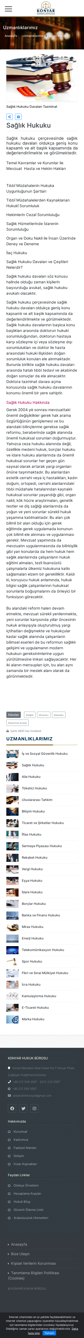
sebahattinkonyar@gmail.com (32, 1095)
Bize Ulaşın (20, 1254)
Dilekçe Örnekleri (26, 1185)
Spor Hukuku (32, 961)
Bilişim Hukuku (33, 811)
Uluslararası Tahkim (37, 800)
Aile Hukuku (31, 777)
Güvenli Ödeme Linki (28, 1210)
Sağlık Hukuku (58, 35)
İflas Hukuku (31, 834)
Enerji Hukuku (33, 938)
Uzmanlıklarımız (33, 35)
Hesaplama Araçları (27, 1193)
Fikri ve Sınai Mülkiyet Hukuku (45, 973)
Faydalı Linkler (19, 1175)
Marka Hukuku (33, 1019)
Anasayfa (11, 35)
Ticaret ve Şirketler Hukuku (43, 823)
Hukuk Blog (22, 1202)
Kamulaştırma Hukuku (39, 996)
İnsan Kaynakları (25, 1164)
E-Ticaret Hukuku (35, 1007)
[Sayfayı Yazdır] (18, 117)
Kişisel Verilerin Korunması (33, 1263)
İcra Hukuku (31, 984)
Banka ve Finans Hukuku (41, 915)
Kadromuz (21, 1140)
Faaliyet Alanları (25, 1148)
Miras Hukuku (32, 927)
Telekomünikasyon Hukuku (43, 950)
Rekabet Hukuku (35, 857)
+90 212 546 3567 (24, 1088)
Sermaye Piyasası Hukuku (42, 846)
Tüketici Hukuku (34, 788)
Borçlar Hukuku (34, 904)
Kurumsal (20, 1131)
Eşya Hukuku (32, 880)
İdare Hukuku (32, 892)
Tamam (49, 1333)
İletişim (19, 1156)
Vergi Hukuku (32, 869)
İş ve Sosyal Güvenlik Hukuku (45, 754)
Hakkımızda (17, 1121)
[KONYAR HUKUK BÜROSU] (42, 8)
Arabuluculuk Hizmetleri (31, 1218)
